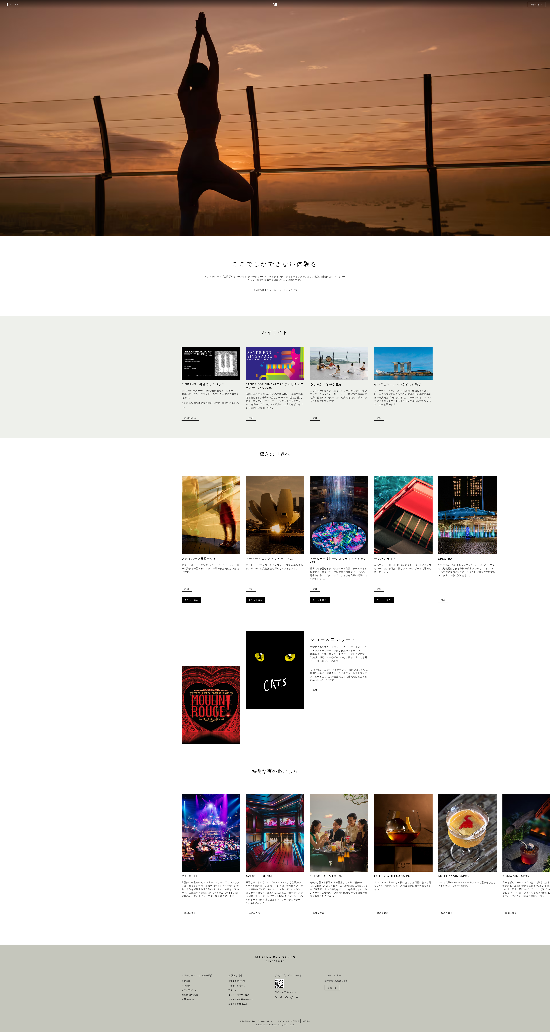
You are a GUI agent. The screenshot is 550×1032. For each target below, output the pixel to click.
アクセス (232, 990)
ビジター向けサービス (238, 995)
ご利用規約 (306, 1021)
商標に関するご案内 (247, 1021)
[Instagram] (281, 998)
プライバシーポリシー (265, 1021)
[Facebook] (286, 998)
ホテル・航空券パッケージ (241, 999)
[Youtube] (297, 998)
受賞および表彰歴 (190, 995)
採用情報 (186, 986)
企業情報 (186, 981)
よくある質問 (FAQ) (237, 1004)
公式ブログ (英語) (236, 981)
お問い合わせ (188, 999)
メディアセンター (190, 990)
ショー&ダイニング (321, 670)
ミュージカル (274, 290)
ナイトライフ (290, 290)
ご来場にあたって (236, 986)
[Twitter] (276, 998)
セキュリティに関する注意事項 (287, 1021)
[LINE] (291, 998)
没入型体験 (259, 290)
